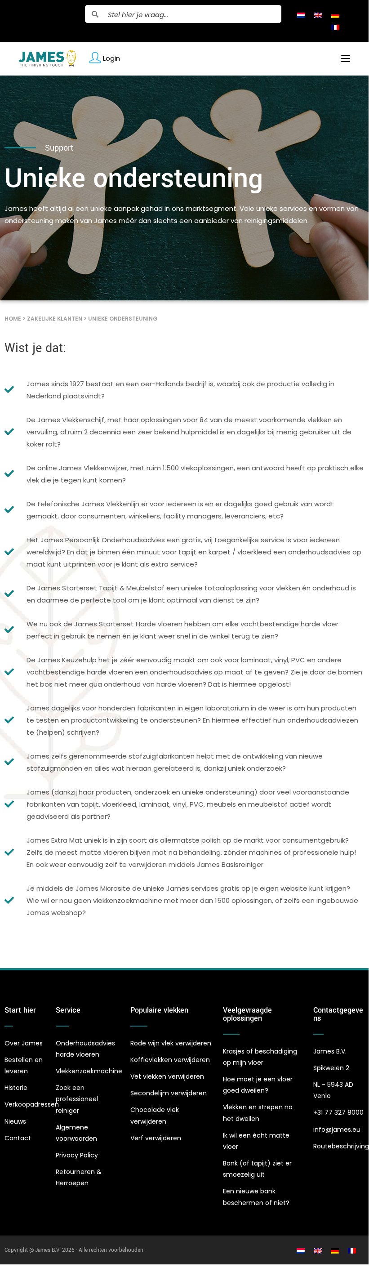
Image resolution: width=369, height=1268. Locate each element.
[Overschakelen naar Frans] (335, 27)
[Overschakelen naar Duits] (335, 15)
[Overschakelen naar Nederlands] (301, 15)
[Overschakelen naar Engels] (318, 15)
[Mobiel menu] (342, 58)
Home (12, 318)
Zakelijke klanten (54, 318)
